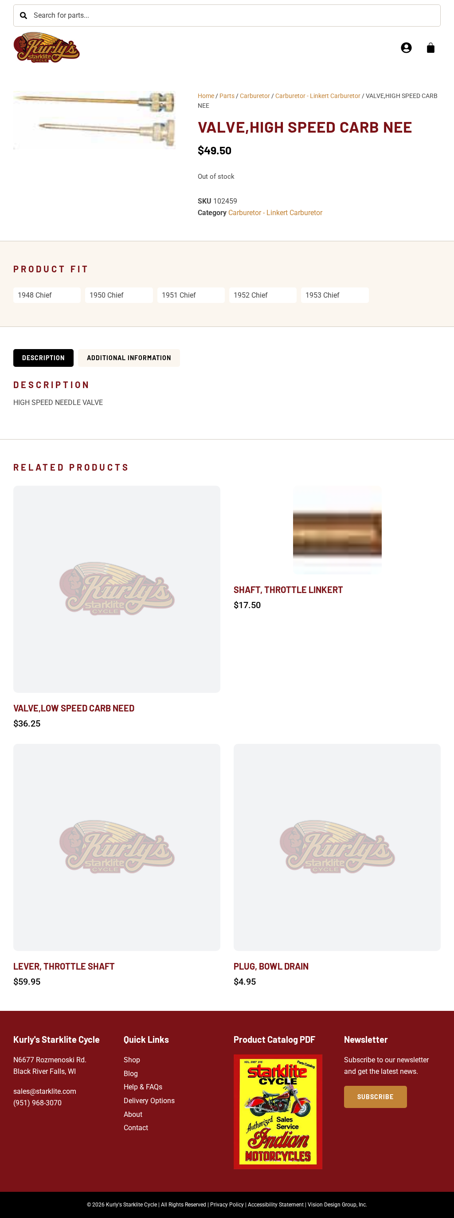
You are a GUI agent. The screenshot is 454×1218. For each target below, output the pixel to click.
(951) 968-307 (35, 1103)
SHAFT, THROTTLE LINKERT (288, 589)
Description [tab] (43, 357)
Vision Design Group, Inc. (337, 1205)
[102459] (94, 120)
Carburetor (255, 95)
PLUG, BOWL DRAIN (271, 966)
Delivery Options (149, 1100)
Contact (136, 1128)
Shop (132, 1060)
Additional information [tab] (129, 357)
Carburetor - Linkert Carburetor (317, 95)
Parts (227, 95)
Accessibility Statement (276, 1205)
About (133, 1114)
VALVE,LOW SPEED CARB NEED (73, 708)
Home (206, 95)
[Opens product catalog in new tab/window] (278, 1111)
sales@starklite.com (44, 1091)
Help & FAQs (143, 1087)
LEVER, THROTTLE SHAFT (64, 966)
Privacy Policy (227, 1205)
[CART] (431, 48)
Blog (131, 1073)
